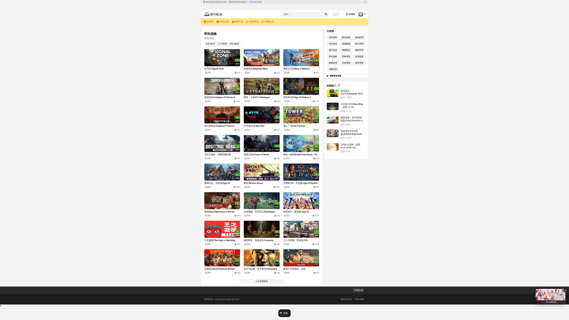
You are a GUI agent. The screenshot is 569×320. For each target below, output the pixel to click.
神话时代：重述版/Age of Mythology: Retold (296, 213)
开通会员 (269, 21)
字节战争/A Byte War (254, 126)
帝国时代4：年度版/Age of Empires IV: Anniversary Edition (301, 184)
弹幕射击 (346, 50)
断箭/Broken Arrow (253, 183)
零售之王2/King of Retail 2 (296, 68)
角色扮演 (359, 37)
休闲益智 (359, 56)
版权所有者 (347, 299)
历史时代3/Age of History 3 (297, 97)
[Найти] (326, 14)
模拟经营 (359, 50)
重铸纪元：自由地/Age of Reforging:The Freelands (217, 184)
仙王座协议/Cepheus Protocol (219, 126)
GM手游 (239, 21)
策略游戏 (333, 63)
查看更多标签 (335, 76)
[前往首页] (213, 14)
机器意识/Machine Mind (255, 68)
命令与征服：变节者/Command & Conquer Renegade (260, 270)
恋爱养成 (253, 21)
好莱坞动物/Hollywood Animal (219, 269)
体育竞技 (359, 63)
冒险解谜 (346, 44)
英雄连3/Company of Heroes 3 (219, 97)
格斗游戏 (359, 44)
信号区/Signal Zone (214, 68)
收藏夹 (352, 14)
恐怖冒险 (346, 56)
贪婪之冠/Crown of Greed (256, 154)
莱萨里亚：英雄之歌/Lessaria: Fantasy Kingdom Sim (259, 241)
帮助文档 (224, 21)
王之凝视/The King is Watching (219, 240)
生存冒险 (346, 63)
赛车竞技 (333, 50)
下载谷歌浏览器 (255, 2)
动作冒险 (333, 37)
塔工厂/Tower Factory (294, 126)
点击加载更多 (261, 281)
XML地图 (359, 299)
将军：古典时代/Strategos (257, 97)
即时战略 (333, 56)
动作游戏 (333, 44)
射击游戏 (346, 37)
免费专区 (333, 69)
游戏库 (210, 21)
